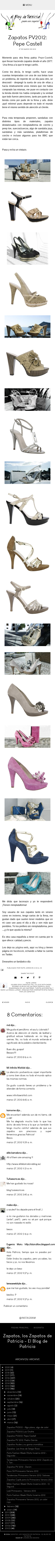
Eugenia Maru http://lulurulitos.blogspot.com (31, 1244)
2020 (8, 1367)
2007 (8, 1523)
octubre (11, 1398)
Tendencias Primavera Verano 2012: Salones (28, 1475)
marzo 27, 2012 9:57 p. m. (19, 1299)
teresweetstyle (14, 1283)
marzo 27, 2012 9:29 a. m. (20, 1142)
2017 (7, 1375)
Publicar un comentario (16, 1306)
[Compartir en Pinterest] (39, 977)
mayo (10, 1415)
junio (9, 1412)
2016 (7, 1378)
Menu (28, 5)
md (8, 1025)
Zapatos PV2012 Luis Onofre (20, 1431)
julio (9, 1409)
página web (22, 947)
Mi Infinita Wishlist (16, 1067)
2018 (7, 1372)
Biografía (39, 1328)
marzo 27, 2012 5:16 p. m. (19, 1233)
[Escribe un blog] (22, 977)
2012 (7, 1388)
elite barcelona (14, 1152)
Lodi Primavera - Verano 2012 (21, 1491)
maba (10, 1205)
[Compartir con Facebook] (34, 977)
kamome (11, 1110)
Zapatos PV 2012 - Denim (19, 1467)
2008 (8, 1520)
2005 (8, 1528)
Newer (6, 1002)
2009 (8, 1517)
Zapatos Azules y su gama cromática (25, 1444)
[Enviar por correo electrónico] (15, 977)
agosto (10, 1405)
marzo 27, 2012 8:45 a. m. (19, 1099)
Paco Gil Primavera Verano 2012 (22, 1471)
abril (9, 1419)
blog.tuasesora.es (15, 1190)
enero (10, 1509)
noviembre (12, 1395)
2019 (7, 1370)
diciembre (12, 1392)
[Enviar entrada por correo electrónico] (27, 970)
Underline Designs (31, 1538)
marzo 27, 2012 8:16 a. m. (19, 1057)
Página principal (20, 1328)
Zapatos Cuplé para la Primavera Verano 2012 (30, 1479)
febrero (11, 1506)
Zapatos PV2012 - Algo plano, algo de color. (28, 1427)
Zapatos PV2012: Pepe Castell (21, 1436)
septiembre (13, 1402)
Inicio (27, 1002)
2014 (7, 1383)
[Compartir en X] (28, 977)
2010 (7, 1515)
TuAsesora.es (13, 1178)
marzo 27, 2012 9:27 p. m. (19, 1273)
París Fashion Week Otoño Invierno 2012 (26, 1495)
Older (49, 1002)
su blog (39, 947)
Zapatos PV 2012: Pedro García (22, 1440)
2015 (7, 1380)
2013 (7, 1386)
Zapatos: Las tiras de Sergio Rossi (23, 1448)
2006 (8, 1525)
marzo (10, 1422)
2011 (7, 1512)
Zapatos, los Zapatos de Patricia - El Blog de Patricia (27, 1341)
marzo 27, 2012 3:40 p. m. (20, 1194)
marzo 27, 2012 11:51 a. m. (19, 1168)
